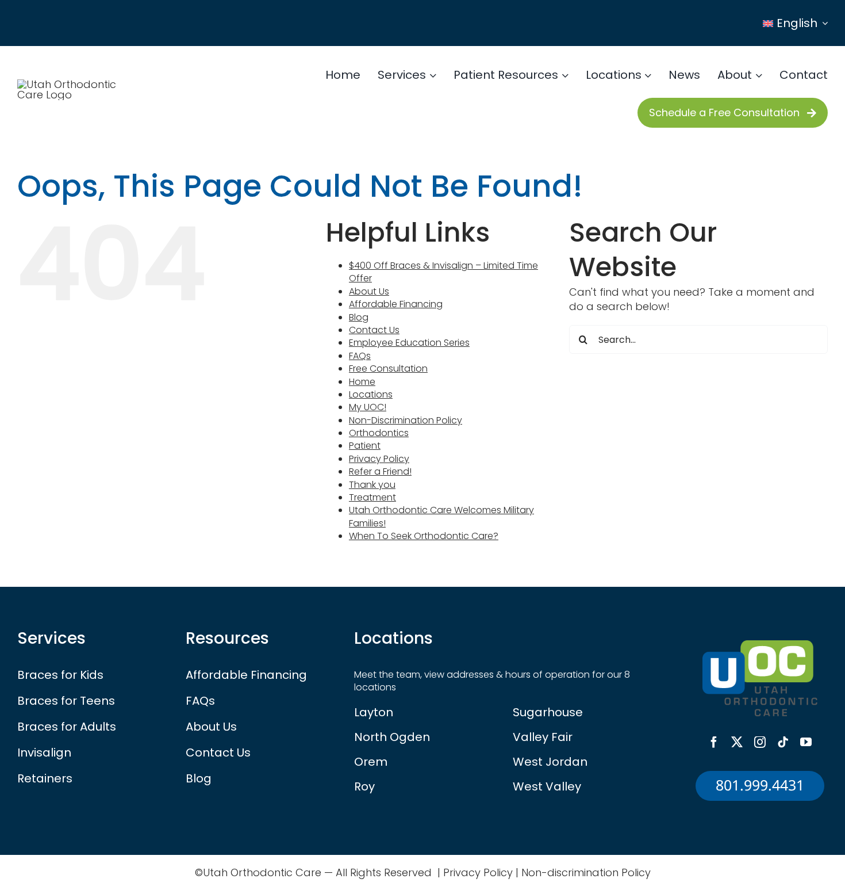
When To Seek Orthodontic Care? (423, 536)
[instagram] (760, 742)
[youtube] (806, 742)
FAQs (360, 355)
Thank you (372, 484)
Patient (365, 445)
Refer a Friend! (380, 471)
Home (362, 381)
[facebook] (714, 742)
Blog (358, 317)
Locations (371, 394)
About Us (369, 291)
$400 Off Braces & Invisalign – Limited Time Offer (443, 272)
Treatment (372, 497)
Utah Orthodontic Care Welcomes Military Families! (441, 516)
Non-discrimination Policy (586, 872)
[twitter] (737, 742)
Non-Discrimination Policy (405, 420)
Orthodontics (379, 433)
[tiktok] (783, 742)
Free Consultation (388, 368)
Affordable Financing (396, 304)
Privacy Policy (379, 458)
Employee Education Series (409, 342)
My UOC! (367, 407)
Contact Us (374, 330)
